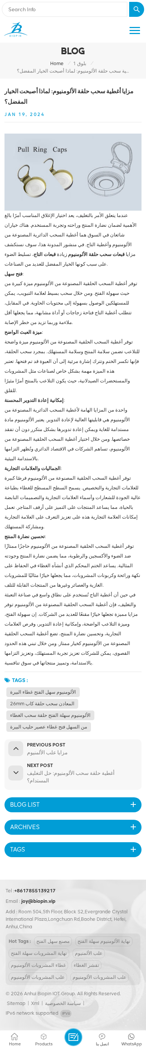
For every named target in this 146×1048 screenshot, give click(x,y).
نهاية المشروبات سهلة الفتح (39, 953)
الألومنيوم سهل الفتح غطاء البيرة (43, 692)
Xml (35, 1003)
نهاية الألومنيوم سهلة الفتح (103, 941)
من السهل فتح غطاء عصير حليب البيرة (48, 727)
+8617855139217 (35, 890)
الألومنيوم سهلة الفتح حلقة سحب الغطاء (50, 715)
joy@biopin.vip (38, 901)
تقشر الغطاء (86, 965)
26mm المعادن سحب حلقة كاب (42, 703)
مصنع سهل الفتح (53, 941)
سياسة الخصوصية (63, 1003)
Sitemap (16, 1003)
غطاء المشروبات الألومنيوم (38, 965)
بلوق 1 (79, 63)
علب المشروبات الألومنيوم (38, 977)
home (57, 63)
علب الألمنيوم (89, 953)
